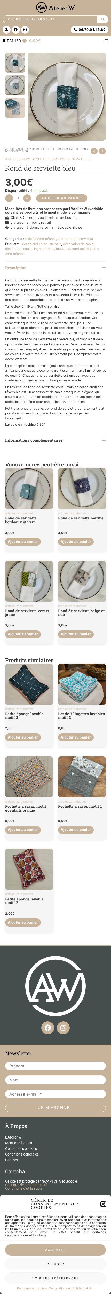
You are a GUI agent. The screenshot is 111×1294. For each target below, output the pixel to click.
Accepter (55, 1250)
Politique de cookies (31, 1288)
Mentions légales (18, 1143)
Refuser (55, 1264)
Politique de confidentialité (26, 1185)
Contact (11, 1160)
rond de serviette (85, 249)
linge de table (43, 249)
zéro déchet (14, 254)
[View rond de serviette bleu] (15, 62)
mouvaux (63, 249)
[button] (103, 1204)
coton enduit (32, 244)
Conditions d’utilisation (23, 1188)
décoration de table (78, 244)
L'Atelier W (13, 1137)
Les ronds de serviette (63, 148)
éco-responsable (18, 249)
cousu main (52, 244)
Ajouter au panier (61, 198)
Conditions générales (22, 1154)
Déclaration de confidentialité (70, 1288)
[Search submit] (103, 19)
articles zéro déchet (32, 148)
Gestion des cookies (21, 1149)
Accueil (10, 148)
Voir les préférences (55, 1278)
